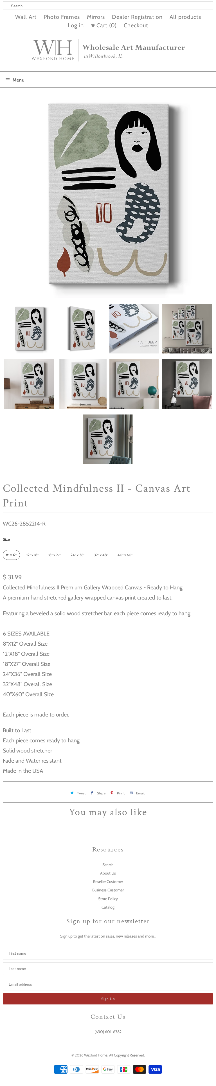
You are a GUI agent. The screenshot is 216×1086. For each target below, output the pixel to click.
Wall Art (26, 16)
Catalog (108, 907)
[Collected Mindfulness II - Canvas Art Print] (108, 194)
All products (185, 16)
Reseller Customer (108, 881)
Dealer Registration (137, 16)
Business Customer (108, 890)
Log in (76, 25)
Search (108, 864)
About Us (108, 873)
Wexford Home (95, 1055)
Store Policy (108, 898)
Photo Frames (62, 16)
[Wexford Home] (108, 52)
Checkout (136, 25)
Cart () (106, 25)
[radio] (11, 555)
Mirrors (96, 16)
